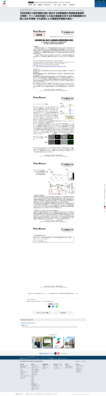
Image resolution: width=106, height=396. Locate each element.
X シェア (49, 306)
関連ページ (44, 368)
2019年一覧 (63, 312)
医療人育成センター (56, 364)
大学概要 (21, 364)
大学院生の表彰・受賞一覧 (69, 367)
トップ (21, 8)
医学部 (32, 364)
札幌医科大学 (4, 3)
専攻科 (77, 364)
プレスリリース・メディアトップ (28, 323)
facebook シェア (53, 306)
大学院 (66, 364)
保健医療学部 (44, 364)
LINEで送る (57, 306)
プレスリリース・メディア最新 (42, 312)
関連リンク (33, 389)
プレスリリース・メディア (27, 8)
